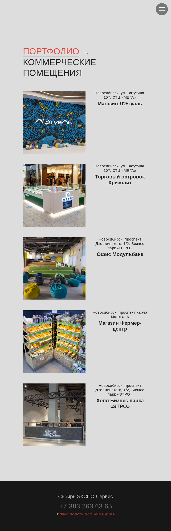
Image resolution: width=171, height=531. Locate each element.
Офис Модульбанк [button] (120, 254)
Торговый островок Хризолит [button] (120, 179)
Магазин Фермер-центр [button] (120, 326)
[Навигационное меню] (162, 9)
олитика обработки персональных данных (86, 514)
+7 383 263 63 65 (85, 506)
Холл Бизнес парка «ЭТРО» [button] (120, 403)
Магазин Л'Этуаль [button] (120, 103)
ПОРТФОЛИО (51, 51)
